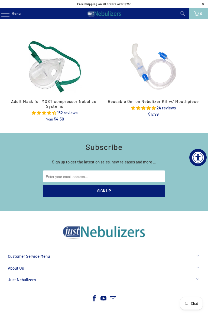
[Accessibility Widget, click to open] (198, 157)
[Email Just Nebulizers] (113, 299)
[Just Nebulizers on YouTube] (104, 299)
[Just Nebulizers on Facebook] (94, 299)
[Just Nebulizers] (104, 13)
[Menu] (2, 13)
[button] (44, 112)
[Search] (182, 13)
